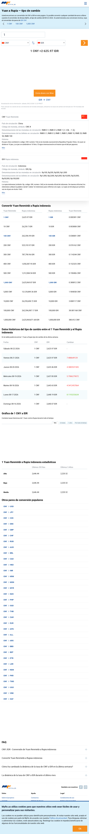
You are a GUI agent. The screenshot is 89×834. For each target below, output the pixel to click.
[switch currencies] (84, 43)
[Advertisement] (44, 71)
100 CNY (19, 23)
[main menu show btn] (85, 3)
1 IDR (51, 217)
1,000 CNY (30, 23)
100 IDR (52, 236)
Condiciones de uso (67, 798)
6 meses (62, 423)
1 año (70, 423)
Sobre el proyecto (8, 798)
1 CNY (9, 23)
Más (3, 147)
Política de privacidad (58, 818)
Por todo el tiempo (81, 423)
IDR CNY (24, 20)
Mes (55, 423)
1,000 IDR (53, 282)
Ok (80, 828)
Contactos (35, 798)
